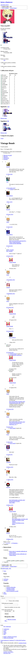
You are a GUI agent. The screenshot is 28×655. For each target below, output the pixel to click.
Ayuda (4, 630)
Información (6, 158)
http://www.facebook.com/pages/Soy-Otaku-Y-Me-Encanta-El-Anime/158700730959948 (17, 242)
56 (8, 121)
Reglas (5, 593)
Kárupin (8, 209)
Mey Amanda (9, 251)
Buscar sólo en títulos (14, 600)
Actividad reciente (10, 589)
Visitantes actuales (10, 588)
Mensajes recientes (11, 619)
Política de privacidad (8, 638)
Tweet (2, 138)
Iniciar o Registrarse (6, 2)
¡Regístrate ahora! (5, 4)
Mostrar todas (4, 118)
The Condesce (9, 195)
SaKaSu (8, 487)
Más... (6, 620)
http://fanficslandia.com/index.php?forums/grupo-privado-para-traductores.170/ (17, 423)
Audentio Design (22, 643)
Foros (4, 571)
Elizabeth (8, 462)
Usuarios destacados (11, 587)
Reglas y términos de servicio (10, 636)
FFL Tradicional (7, 626)
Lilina (7, 449)
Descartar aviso (6, 653)
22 (12, 543)
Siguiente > (15, 543)
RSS (4, 634)
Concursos (5, 579)
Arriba (4, 632)
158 (4, 60)
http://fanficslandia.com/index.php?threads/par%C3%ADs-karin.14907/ (17, 501)
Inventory (5, 159)
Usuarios (5, 580)
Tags (4, 592)
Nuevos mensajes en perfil (12, 591)
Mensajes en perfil (7, 155)
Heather (8, 533)
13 (8, 106)
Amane (11, 189)
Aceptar (5, 651)
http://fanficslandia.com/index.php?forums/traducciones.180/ (17, 402)
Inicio (4, 631)
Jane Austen (12, 428)
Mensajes (5, 156)
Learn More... (10, 651)
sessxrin (8, 166)
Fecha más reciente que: (7, 609)
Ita (6, 474)
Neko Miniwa (9, 234)
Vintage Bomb (12, 262)
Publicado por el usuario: (7, 603)
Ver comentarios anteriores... (15, 355)
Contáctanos (6, 629)
